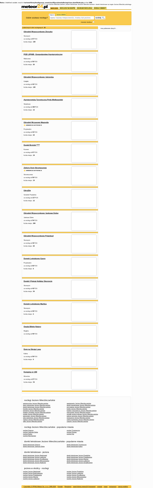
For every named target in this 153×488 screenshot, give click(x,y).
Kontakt (60, 486)
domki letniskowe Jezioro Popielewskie (79, 457)
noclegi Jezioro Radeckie (75, 479)
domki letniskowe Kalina (74, 446)
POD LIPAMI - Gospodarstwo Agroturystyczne (43, 54)
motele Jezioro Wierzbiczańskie (33, 414)
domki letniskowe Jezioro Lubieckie (78, 461)
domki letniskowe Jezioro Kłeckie (77, 459)
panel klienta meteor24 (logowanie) (84, 486)
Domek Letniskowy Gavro (34, 259)
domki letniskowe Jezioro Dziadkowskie (80, 463)
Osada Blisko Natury (32, 327)
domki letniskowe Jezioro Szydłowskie (35, 459)
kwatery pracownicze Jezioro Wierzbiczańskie (82, 411)
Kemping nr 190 (30, 372)
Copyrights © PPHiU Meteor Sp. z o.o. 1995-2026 (40, 486)
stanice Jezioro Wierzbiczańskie (33, 419)
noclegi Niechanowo (29, 436)
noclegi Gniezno (28, 430)
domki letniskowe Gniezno (31, 445)
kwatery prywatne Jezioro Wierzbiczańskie (37, 412)
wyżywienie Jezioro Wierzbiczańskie (78, 407)
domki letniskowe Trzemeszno (76, 445)
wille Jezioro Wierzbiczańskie (32, 421)
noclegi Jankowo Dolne (30, 432)
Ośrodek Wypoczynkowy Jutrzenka (39, 77)
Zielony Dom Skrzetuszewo (35, 168)
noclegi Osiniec (72, 432)
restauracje (112, 486)
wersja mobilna (123, 486)
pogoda (99, 486)
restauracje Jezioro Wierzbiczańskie (78, 418)
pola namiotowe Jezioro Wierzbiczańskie (36, 418)
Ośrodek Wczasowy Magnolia (36, 122)
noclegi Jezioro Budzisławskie (33, 473)
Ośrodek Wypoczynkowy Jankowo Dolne (41, 213)
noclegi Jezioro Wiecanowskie (76, 477)
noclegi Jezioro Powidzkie (75, 471)
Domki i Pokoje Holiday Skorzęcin (38, 281)
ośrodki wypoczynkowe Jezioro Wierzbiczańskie (82, 414)
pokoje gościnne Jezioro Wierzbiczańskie (80, 416)
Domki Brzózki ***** (32, 145)
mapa (105, 486)
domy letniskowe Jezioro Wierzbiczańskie (36, 405)
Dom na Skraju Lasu (32, 349)
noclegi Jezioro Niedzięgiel (31, 471)
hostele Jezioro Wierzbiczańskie (33, 409)
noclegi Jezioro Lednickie (75, 473)
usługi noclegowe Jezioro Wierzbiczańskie (80, 419)
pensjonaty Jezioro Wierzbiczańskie (34, 416)
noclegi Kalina (27, 434)
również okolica (86, 22)
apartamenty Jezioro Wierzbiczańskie (79, 403)
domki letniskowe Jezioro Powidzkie (78, 455)
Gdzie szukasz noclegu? (37, 18)
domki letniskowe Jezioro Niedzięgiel (35, 455)
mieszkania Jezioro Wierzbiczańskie (78, 412)
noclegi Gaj (70, 434)
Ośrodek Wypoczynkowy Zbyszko (38, 32)
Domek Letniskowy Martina (35, 304)
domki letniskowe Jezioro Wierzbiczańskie (37, 407)
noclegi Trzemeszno (73, 430)
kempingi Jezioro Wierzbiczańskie (34, 411)
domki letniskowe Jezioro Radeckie (34, 463)
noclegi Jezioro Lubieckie (31, 479)
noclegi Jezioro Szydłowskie (76, 475)
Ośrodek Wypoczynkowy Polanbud (39, 236)
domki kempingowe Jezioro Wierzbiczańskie (81, 405)
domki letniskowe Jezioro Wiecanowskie (36, 461)
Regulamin (68, 486)
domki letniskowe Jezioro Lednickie (34, 457)
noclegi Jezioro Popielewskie (32, 475)
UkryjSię (27, 190)
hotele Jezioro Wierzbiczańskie (77, 409)
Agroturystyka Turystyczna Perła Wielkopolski (43, 100)
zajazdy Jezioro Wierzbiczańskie (77, 421)
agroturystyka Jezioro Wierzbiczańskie (35, 403)
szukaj (98, 18)
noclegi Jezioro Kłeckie (30, 477)
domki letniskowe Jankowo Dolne (34, 446)
